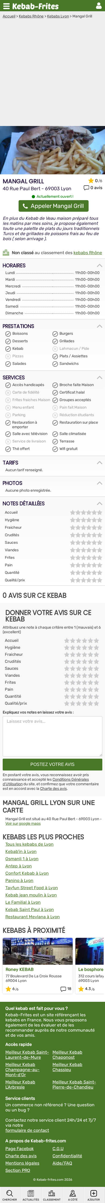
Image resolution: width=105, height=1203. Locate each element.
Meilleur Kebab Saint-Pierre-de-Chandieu (74, 1084)
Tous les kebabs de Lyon (29, 844)
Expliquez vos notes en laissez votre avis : (38, 712)
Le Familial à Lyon (23, 902)
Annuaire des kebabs (36, 6)
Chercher (9, 1199)
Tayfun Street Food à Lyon (31, 887)
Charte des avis (53, 788)
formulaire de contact (27, 1130)
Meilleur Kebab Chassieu (67, 1067)
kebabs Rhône (88, 252)
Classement (52, 1199)
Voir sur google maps (23, 823)
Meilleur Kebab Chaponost (67, 1055)
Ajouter (94, 1199)
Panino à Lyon (19, 880)
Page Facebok (19, 1148)
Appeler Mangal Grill (57, 206)
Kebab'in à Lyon (21, 851)
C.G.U (58, 1148)
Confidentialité (67, 1155)
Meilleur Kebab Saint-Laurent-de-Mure (27, 1055)
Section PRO (17, 1170)
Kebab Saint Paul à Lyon (29, 909)
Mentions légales (22, 1163)
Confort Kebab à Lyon (27, 873)
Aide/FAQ (62, 1163)
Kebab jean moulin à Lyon (31, 895)
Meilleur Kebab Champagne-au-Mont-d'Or (22, 1069)
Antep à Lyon (18, 866)
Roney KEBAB (20, 969)
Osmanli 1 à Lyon (21, 858)
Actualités (31, 1199)
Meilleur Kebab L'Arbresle (20, 1084)
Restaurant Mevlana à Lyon (32, 916)
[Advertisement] (52, 73)
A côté (73, 1199)
